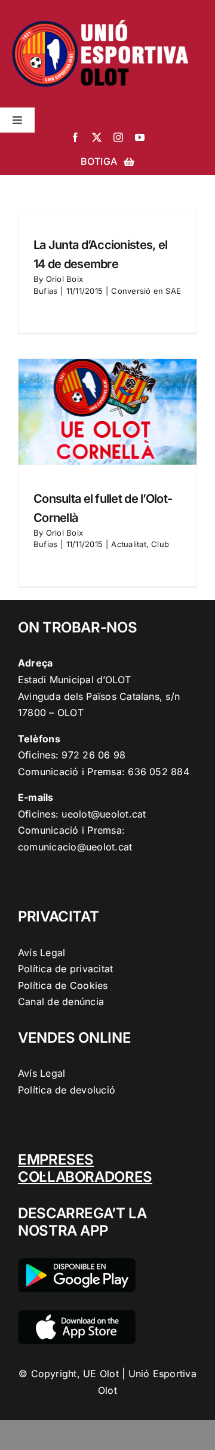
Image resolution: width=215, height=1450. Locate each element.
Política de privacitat (65, 969)
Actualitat (128, 544)
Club (160, 544)
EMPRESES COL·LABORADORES (85, 1168)
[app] (77, 1315)
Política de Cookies (63, 985)
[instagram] (118, 137)
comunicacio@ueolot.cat (75, 847)
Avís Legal (41, 953)
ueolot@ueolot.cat (104, 814)
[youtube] (140, 137)
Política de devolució (66, 1090)
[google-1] (77, 1263)
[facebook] (75, 137)
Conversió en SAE (146, 291)
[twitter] (97, 137)
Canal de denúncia (61, 1001)
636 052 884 (158, 772)
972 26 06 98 (93, 755)
